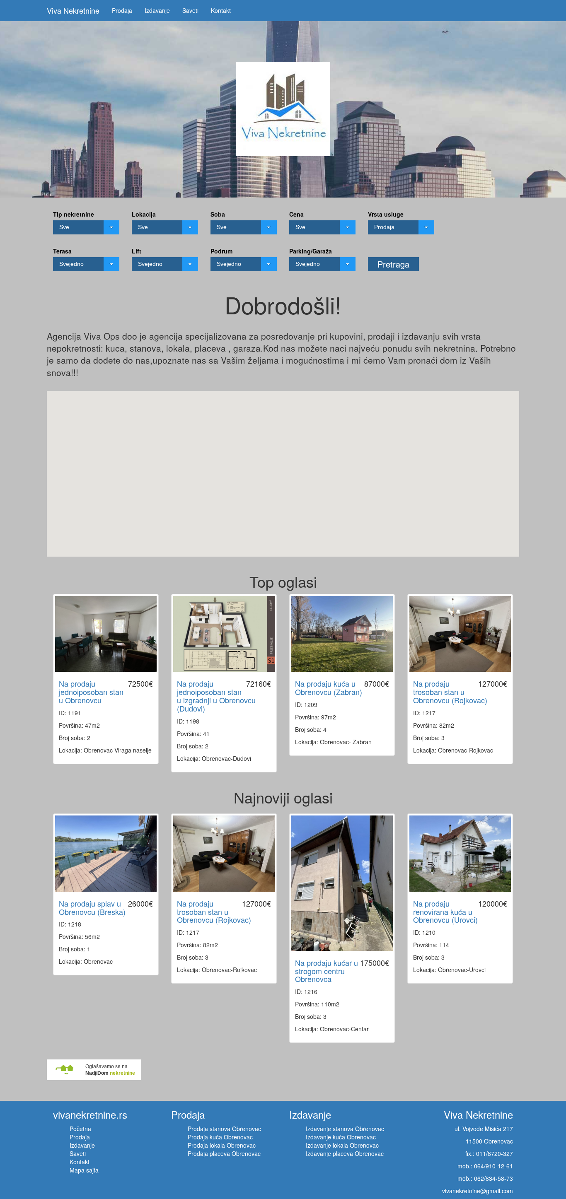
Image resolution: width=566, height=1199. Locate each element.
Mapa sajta (84, 1170)
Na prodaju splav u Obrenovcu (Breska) (92, 907)
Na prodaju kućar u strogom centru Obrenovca (326, 970)
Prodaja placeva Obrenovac (224, 1153)
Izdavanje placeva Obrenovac (345, 1153)
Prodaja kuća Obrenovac (220, 1137)
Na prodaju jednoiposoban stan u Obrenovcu (91, 691)
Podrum (221, 251)
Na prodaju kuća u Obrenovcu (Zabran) (328, 687)
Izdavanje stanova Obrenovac (345, 1128)
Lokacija (144, 214)
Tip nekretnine (73, 214)
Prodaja (122, 10)
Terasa (62, 251)
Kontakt (221, 10)
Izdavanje (157, 10)
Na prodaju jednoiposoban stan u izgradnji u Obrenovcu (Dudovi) (216, 695)
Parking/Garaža (310, 251)
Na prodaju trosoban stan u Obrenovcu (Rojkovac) (450, 691)
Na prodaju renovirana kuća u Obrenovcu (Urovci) (445, 911)
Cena (296, 214)
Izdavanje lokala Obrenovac (342, 1145)
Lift (136, 251)
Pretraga (393, 264)
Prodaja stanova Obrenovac (224, 1128)
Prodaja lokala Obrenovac (222, 1145)
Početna (80, 1128)
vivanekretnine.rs (90, 1114)
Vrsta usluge (386, 214)
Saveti (190, 10)
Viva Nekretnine (73, 10)
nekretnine (122, 1073)
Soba (217, 214)
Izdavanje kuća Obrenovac (341, 1137)
